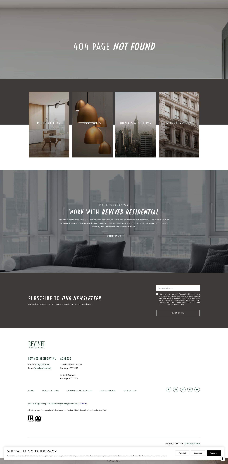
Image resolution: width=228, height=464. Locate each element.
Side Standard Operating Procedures (62, 404)
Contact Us (130, 390)
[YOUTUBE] (197, 389)
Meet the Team (50, 390)
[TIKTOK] (183, 389)
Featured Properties (79, 390)
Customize (198, 453)
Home (31, 390)
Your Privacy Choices (114, 461)
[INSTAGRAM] (175, 389)
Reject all (182, 453)
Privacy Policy (179, 304)
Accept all (213, 453)
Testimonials (108, 390)
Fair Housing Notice (36, 404)
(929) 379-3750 (42, 365)
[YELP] (190, 389)
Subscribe (178, 313)
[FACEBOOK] (168, 389)
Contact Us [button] (114, 236)
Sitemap (83, 404)
